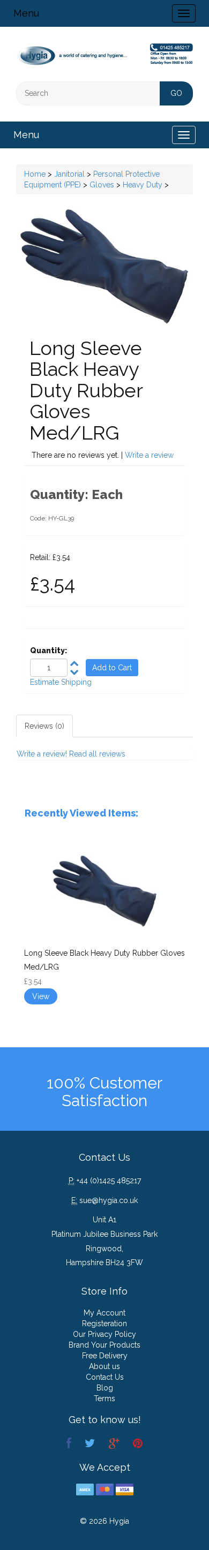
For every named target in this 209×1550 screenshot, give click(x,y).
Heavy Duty (142, 184)
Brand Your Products (104, 1345)
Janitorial (69, 174)
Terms (104, 1398)
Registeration (104, 1323)
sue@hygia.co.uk (108, 1200)
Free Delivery (105, 1355)
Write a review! (42, 754)
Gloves (101, 184)
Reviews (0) (44, 726)
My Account (104, 1313)
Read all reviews (97, 754)
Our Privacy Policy (104, 1334)
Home (35, 174)
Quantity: (48, 650)
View (40, 996)
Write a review (149, 455)
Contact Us (105, 1377)
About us (104, 1366)
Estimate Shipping (61, 682)
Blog (104, 1387)
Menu (26, 13)
